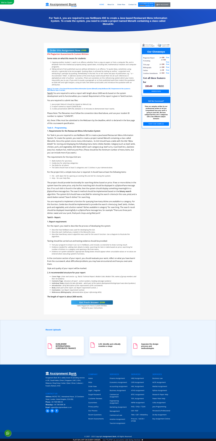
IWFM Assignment (138, 402)
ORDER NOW (156, 91)
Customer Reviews (95, 398)
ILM (132, 411)
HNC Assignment (137, 386)
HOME (101, 4)
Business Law (157, 378)
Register (97, 390)
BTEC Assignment (137, 394)
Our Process (92, 411)
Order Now (121, 4)
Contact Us (132, 4)
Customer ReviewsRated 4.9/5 (146, 4)
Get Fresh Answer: (92, 302)
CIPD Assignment (137, 382)
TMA (132, 415)
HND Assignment (137, 378)
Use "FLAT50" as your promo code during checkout (121, 440)
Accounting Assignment (118, 386)
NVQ (133, 407)
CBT (137, 415)
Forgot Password (94, 394)
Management (115, 411)
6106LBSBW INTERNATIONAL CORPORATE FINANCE (66, 346)
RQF (136, 411)
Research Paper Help (160, 394)
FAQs (90, 382)
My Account (163, 5)
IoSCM (141, 419)
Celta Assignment (159, 402)
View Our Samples (156, 124)
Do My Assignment (159, 415)
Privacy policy (93, 407)
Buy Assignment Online (161, 419)
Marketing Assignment (118, 407)
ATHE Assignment (137, 390)
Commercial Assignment (114, 395)
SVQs (138, 407)
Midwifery (144, 415)
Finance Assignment (117, 378)
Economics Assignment (118, 382)
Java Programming (159, 407)
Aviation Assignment (117, 419)
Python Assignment (159, 390)
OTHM (133, 421)
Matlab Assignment (159, 386)
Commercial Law (116, 415)
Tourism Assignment (117, 423)
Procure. (134, 419)
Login (90, 390)
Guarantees (92, 402)
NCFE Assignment (159, 382)
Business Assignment (118, 390)
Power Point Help (158, 398)
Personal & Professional (161, 411)
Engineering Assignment (114, 402)
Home (90, 378)
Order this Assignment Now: (68, 50)
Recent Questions (95, 415)
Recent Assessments (96, 419)
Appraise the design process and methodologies (149, 346)
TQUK (143, 407)
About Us (110, 4)
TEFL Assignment (137, 398)
